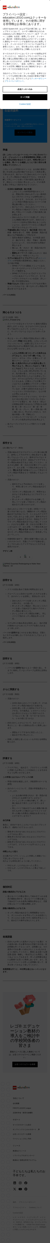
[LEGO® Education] (11, 7)
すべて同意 (25, 97)
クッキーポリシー (38, 79)
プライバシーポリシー (14, 81)
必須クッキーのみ (25, 89)
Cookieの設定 (25, 104)
